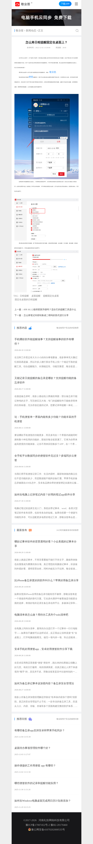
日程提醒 (24, 296)
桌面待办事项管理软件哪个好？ (32, 747)
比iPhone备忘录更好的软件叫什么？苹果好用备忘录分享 (46, 580)
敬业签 (19, 30)
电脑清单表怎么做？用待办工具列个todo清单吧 (41, 614)
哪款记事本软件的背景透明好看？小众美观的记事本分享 (45, 543)
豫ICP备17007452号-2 (38, 824)
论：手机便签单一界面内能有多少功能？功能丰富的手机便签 (45, 419)
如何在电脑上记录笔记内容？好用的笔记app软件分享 (44, 494)
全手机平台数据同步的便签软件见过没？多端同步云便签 (45, 458)
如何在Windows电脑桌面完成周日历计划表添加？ (42, 800)
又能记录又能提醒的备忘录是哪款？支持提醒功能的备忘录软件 (45, 380)
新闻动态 (31, 30)
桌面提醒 (35, 296)
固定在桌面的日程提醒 (26, 299)
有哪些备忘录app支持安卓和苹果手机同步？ (39, 730)
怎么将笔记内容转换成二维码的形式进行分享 (46, 315)
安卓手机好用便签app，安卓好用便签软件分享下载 (43, 649)
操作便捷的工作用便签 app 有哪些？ (35, 765)
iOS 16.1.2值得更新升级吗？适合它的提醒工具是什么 (50, 309)
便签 (31, 77)
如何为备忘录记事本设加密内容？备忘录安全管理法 (44, 683)
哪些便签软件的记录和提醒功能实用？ (36, 783)
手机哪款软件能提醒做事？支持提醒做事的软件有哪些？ (44, 341)
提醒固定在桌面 (51, 296)
